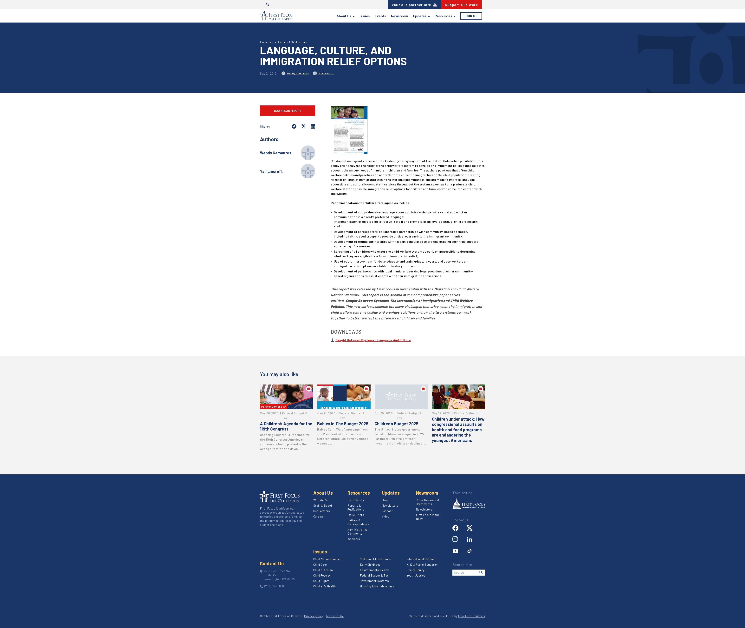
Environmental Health (374, 570)
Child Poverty (322, 575)
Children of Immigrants (375, 559)
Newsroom (399, 16)
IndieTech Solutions (471, 616)
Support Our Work (461, 5)
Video (385, 516)
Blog (385, 500)
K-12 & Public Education (422, 564)
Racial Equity (415, 570)
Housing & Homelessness (377, 586)
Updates (420, 16)
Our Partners (321, 511)
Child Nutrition (323, 570)
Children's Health (324, 586)
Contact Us (272, 563)
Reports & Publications (292, 42)
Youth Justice (416, 575)
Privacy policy (313, 616)
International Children (421, 559)
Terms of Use (335, 616)
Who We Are (321, 500)
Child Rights (321, 581)
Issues (365, 16)
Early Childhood (370, 564)
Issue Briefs (355, 515)
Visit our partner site (411, 5)
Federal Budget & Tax (374, 575)
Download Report (287, 110)
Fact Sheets (355, 500)
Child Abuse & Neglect (328, 559)
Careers (318, 516)
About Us (344, 16)
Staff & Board (322, 505)
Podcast (387, 511)
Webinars (353, 539)
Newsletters (390, 505)
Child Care (320, 564)
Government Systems (374, 581)
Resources (443, 16)
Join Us (471, 16)
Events (380, 16)
